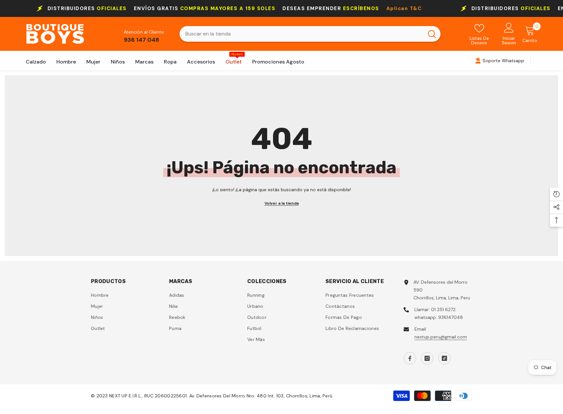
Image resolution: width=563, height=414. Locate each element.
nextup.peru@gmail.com (440, 337)
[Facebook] (410, 358)
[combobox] (302, 34)
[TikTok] (444, 358)
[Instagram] (427, 358)
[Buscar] (310, 34)
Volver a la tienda (282, 203)
